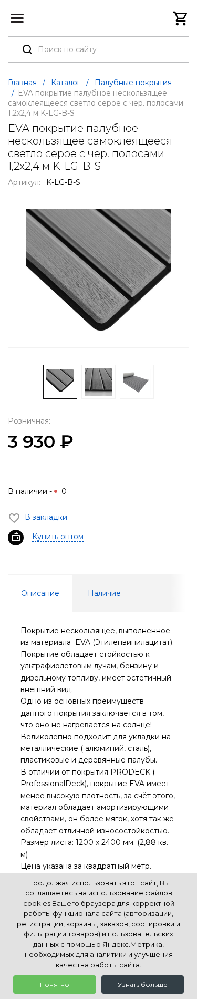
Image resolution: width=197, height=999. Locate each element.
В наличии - (37, 491)
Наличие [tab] (104, 593)
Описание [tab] (40, 593)
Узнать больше (143, 984)
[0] (180, 18)
